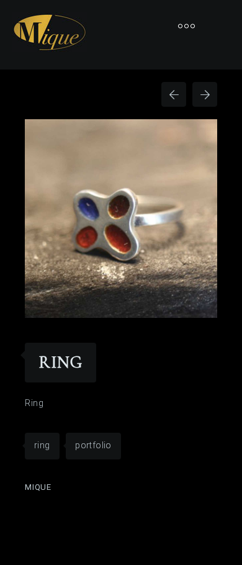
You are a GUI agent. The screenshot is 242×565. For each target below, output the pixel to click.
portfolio (93, 445)
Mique (38, 487)
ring (42, 445)
